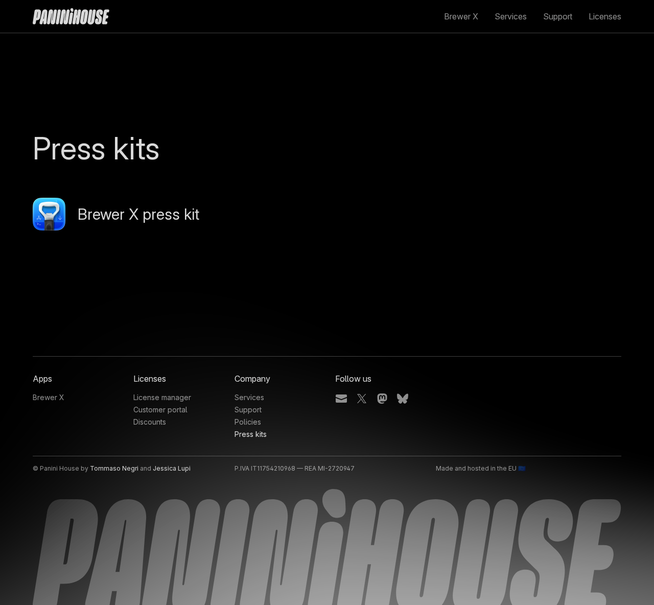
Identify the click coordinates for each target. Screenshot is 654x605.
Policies (248, 421)
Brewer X (461, 16)
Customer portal (160, 409)
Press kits (251, 434)
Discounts (149, 421)
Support (557, 16)
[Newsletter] (341, 399)
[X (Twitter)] (362, 399)
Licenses (605, 16)
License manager (162, 397)
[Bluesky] (402, 399)
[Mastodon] (382, 399)
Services (511, 16)
